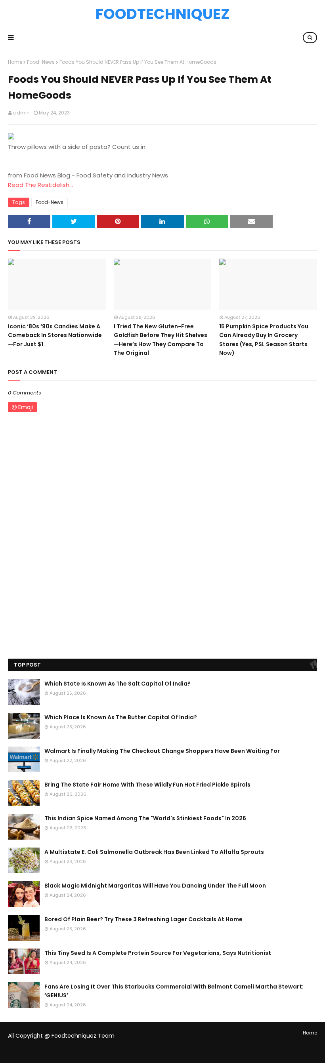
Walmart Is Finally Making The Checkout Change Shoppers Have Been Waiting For (162, 751)
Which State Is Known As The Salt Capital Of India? (117, 684)
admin (21, 112)
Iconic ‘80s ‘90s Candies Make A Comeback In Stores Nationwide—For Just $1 (55, 335)
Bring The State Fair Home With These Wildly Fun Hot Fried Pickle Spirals (147, 785)
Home (15, 62)
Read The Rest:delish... (40, 185)
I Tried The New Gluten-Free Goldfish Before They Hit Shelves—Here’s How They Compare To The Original (160, 339)
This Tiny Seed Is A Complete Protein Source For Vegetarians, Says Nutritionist (157, 953)
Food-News (41, 62)
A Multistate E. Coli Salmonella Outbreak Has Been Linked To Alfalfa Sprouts (154, 852)
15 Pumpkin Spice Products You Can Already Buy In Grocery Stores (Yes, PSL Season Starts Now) (263, 339)
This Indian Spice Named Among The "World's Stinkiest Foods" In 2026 (145, 818)
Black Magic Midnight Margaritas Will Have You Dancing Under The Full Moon (155, 886)
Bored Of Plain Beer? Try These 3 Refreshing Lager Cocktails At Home (143, 919)
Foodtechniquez (162, 14)
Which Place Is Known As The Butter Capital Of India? (120, 717)
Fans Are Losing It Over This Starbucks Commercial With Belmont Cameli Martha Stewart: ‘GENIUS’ (174, 991)
